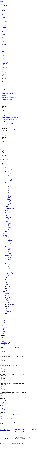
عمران (3, 35)
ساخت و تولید (4, 27)
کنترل (2, 60)
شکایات (3, 403)
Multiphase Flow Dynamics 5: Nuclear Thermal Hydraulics (8, 99)
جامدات (3, 14)
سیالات (3, 31)
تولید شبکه (3, 10)
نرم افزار (4, 12)
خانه (2, 399)
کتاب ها (3, 407)
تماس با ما (3, 401)
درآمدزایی (3, 402)
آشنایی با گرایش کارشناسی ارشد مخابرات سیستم (6, 420)
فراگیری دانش (3, 409)
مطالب (2, 408)
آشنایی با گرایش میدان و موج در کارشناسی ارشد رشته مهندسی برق (8, 422)
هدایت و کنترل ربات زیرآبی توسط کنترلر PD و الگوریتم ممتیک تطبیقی (10, 125)
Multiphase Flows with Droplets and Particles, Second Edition (9, 87)
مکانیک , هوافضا (5, 63)
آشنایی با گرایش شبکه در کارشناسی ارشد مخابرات (6, 418)
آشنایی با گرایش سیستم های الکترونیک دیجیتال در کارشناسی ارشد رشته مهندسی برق (10, 414)
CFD (3, 46)
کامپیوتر (3, 55)
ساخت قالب (4, 29)
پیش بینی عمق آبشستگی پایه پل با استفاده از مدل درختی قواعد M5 (10, 119)
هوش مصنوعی (5, 58)
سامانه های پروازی (5, 21)
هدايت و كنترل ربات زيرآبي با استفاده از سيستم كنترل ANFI (9, 131)
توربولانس (3, 144)
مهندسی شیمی (4, 44)
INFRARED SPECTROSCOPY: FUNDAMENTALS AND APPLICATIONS (11, 68)
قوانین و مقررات (4, 400)
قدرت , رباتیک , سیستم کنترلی (6, 62)
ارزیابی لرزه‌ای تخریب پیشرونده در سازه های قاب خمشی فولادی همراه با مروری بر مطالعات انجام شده (14, 113)
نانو (2, 48)
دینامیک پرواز (3, 18)
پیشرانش (3, 51)
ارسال (1, 426)
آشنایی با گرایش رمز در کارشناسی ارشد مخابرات (6, 416)
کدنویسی (4, 17)
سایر (3, 53)
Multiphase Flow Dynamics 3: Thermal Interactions (7, 93)
